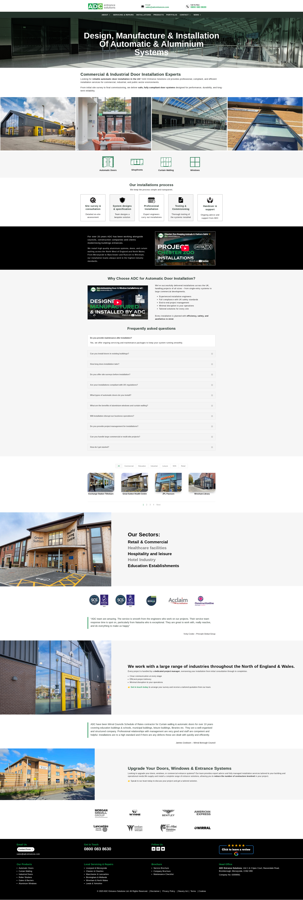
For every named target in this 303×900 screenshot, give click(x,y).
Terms (193, 891)
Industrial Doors (26, 874)
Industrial (154, 466)
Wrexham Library (202, 494)
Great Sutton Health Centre (135, 494)
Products (159, 15)
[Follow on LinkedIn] (153, 849)
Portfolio (171, 15)
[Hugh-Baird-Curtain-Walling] (265, 150)
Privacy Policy (169, 891)
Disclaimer (154, 891)
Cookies (202, 891)
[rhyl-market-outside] (37, 150)
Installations (143, 15)
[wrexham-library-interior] (113, 150)
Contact (184, 15)
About (105, 15)
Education (142, 466)
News (196, 15)
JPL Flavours (168, 494)
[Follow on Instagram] (158, 849)
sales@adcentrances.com (157, 7)
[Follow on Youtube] (163, 849)
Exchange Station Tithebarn (101, 494)
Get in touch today (139, 687)
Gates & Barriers (26, 880)
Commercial (129, 466)
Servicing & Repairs (123, 15)
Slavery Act (183, 891)
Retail (183, 466)
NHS (174, 466)
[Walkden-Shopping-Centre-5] (189, 150)
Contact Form (24, 849)
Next (158, 505)
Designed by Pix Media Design (151, 896)
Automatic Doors (26, 868)
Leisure (165, 466)
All (119, 466)
